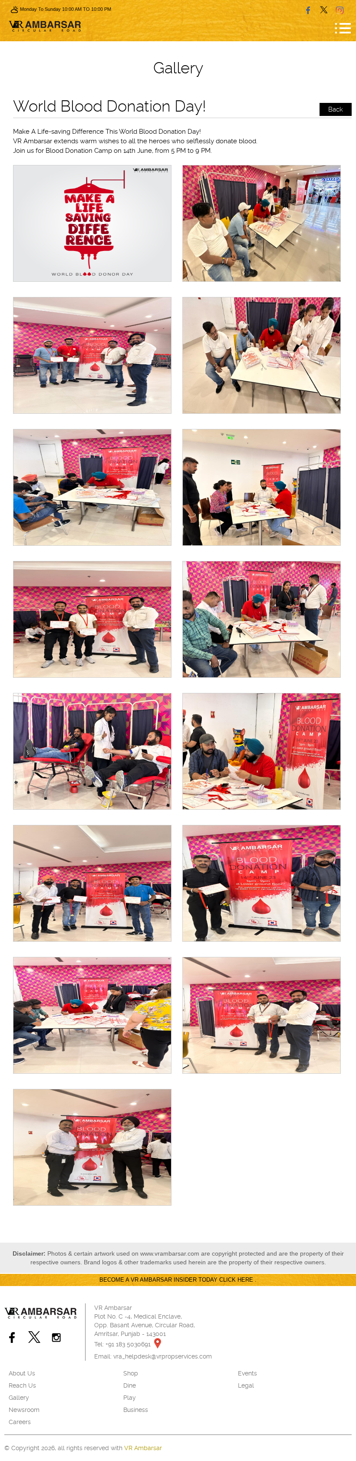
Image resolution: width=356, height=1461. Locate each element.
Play (129, 1397)
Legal (246, 1385)
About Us (22, 1373)
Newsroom (24, 1409)
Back (335, 109)
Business (135, 1409)
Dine (129, 1385)
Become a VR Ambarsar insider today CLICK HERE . (178, 1279)
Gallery (19, 1397)
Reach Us (22, 1385)
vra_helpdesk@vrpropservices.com (162, 1356)
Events (247, 1373)
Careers (20, 1421)
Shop (130, 1373)
